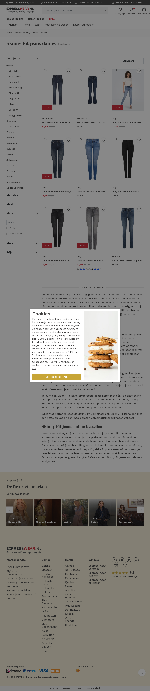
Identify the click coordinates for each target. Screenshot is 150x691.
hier (64, 348)
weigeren (37, 358)
